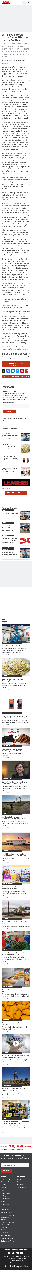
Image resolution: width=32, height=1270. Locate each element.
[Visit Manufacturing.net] (12, 1149)
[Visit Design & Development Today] (4, 1146)
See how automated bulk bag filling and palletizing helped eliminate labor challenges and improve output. (14, 650)
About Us (27, 1256)
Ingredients (6, 746)
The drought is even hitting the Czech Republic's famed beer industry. (14, 1094)
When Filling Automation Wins (10, 436)
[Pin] (22, 371)
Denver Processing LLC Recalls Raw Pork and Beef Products (9, 540)
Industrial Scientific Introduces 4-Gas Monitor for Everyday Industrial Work (11, 458)
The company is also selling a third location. (16, 926)
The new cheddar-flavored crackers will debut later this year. (14, 1028)
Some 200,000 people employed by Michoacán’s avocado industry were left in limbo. (15, 959)
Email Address (8, 402)
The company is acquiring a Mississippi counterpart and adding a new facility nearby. (16, 995)
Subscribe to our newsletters (16, 364)
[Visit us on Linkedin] (17, 1253)
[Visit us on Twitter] (13, 1253)
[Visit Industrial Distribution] (4, 1149)
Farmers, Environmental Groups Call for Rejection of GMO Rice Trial (15, 1122)
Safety (5, 676)
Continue (9, 411)
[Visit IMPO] (28, 1146)
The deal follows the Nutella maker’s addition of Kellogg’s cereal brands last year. (14, 893)
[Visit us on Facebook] (9, 1253)
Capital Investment (9, 883)
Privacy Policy (21, 1258)
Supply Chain (7, 779)
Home (5, 510)
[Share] (8, 371)
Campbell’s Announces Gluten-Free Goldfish (14, 1023)
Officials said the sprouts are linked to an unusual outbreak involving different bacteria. (15, 685)
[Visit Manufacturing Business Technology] (20, 1149)
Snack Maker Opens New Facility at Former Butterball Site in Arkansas (14, 855)
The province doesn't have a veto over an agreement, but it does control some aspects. (15, 788)
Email (2, 1162)
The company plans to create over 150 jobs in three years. (15, 859)
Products (6, 713)
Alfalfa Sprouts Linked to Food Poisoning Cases (10, 446)
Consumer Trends (8, 1019)
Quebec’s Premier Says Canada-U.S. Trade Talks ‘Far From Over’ (14, 783)
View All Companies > (16, 493)
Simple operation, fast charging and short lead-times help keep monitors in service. (15, 721)
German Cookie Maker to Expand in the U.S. (15, 990)
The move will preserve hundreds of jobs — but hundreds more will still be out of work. (16, 1061)
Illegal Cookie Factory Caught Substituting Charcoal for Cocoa (9, 469)
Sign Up (6, 1171)
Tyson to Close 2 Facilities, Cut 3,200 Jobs (14, 923)
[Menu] (28, 2)
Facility (5, 851)
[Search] (24, 2)
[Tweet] (17, 371)
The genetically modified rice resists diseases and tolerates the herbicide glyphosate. (13, 1128)
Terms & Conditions (17, 1261)
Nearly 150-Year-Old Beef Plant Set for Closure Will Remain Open (15, 1056)
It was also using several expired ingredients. (12, 754)
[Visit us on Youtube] (21, 1253)
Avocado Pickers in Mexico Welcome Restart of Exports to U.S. (14, 953)
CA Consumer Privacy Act (17, 1263)
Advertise (19, 1256)
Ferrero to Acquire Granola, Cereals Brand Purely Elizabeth (14, 888)
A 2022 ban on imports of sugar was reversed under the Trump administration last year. (15, 823)
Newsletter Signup (8, 1256)
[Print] (3, 371)
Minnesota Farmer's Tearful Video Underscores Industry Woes (10, 528)
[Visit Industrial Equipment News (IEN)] (20, 1146)
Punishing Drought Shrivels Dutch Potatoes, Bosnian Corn (13, 1089)
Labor (4, 814)
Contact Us (11, 1258)
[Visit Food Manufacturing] (12, 1146)
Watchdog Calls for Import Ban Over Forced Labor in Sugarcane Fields (14, 818)
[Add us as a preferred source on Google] (26, 371)
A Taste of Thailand (10, 513)
